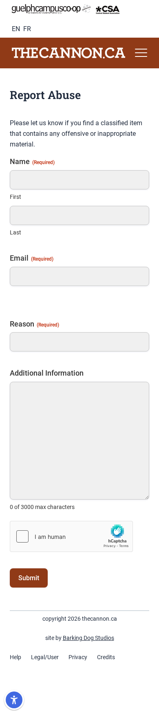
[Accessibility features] (14, 700)
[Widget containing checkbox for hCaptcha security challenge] (71, 536)
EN (16, 29)
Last (15, 232)
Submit (28, 578)
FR (27, 29)
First (15, 197)
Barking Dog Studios (88, 638)
